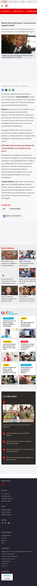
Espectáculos (6, 496)
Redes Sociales (6, 501)
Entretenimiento (6, 535)
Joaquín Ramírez (14, 208)
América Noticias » (7, 86)
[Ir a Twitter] (6, 523)
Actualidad (5, 493)
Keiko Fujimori (13, 1)
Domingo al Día (6, 514)
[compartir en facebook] (2, 90)
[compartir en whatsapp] (9, 90)
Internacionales (6, 498)
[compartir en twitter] (6, 90)
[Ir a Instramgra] (9, 523)
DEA (4, 208)
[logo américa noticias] (6, 5)
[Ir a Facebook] (2, 523)
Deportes (4, 540)
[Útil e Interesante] (18, 312)
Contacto (4, 566)
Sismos (22, 1)
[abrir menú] (2, 6)
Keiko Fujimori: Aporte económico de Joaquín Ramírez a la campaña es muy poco (17, 148)
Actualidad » (15, 86)
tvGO (3, 543)
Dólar (29, 1)
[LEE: (3, 145)
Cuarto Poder (6, 512)
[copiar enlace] (13, 90)
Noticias (3, 538)
